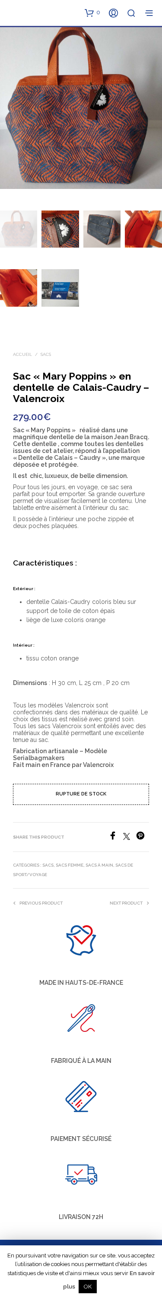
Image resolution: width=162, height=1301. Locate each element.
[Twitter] (129, 837)
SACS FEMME (69, 865)
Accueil (22, 354)
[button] (92, 12)
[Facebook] (115, 837)
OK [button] (88, 1286)
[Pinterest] (142, 837)
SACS (46, 354)
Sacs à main (99, 865)
